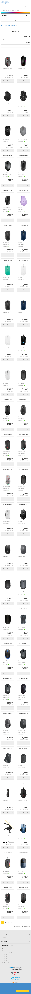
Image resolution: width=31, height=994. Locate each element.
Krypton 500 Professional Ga (23, 434)
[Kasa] (29, 6)
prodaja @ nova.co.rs (9, 962)
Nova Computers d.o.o (7, 945)
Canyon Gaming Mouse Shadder (23, 51)
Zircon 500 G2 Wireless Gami (23, 887)
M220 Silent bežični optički (23, 643)
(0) (25, 6)
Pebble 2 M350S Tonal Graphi (23, 748)
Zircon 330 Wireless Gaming (7, 887)
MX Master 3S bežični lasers (7, 748)
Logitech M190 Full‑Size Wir (8, 539)
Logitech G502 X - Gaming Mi (23, 504)
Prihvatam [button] (22, 991)
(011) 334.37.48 (7, 954)
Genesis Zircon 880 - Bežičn (8, 399)
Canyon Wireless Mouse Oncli (7, 155)
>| (11, 922)
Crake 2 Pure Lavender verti (23, 190)
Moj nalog (4, 941)
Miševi (13, 25)
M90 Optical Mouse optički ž (23, 678)
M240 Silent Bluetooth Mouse (7, 678)
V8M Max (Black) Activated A (23, 783)
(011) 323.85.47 (7, 956)
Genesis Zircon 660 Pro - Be (23, 364)
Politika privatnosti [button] (17, 987)
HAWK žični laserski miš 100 (23, 399)
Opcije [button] (8, 991)
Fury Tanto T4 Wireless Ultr (7, 295)
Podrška (3, 937)
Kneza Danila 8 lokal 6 (9, 950)
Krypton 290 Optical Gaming (8, 434)
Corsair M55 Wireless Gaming (7, 190)
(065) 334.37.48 (7, 958)
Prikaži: (28, 42)
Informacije (4, 934)
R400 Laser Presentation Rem (7, 783)
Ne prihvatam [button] (26, 984)
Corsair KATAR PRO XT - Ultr (23, 155)
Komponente (7, 25)
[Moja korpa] (27, 6)
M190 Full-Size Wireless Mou (8, 643)
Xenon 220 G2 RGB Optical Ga (8, 852)
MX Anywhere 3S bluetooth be (23, 713)
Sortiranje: (27, 36)
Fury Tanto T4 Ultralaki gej (8, 225)
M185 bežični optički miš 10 (23, 608)
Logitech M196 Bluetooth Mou (23, 539)
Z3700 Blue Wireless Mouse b (23, 852)
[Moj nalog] (20, 6)
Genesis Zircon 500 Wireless (7, 364)
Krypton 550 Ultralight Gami (7, 469)
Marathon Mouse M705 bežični (7, 713)
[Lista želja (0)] (22, 6)
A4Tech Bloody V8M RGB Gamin (7, 51)
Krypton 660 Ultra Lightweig (23, 469)
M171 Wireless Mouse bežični (7, 608)
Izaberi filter (15, 31)
